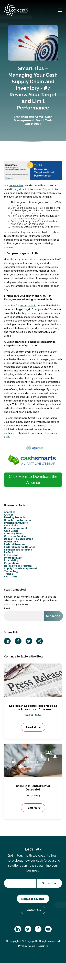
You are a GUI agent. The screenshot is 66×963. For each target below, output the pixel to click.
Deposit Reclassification (18, 539)
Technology (11, 571)
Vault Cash (44, 120)
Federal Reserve (14, 544)
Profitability (11, 560)
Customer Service (15, 536)
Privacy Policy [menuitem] (26, 946)
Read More (33, 727)
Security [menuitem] (43, 946)
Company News (13, 533)
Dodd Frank (11, 541)
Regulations (11, 563)
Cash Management (33, 118)
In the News (11, 555)
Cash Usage (11, 531)
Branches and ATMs (28, 117)
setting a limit (28, 305)
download (10, 425)
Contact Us (33, 910)
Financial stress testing (18, 549)
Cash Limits (11, 525)
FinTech (9, 552)
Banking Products (14, 517)
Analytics (9, 512)
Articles (8, 514)
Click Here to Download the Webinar (33, 479)
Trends (8, 574)
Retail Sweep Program (18, 565)
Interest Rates (12, 557)
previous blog (16, 185)
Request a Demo (33, 898)
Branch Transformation (18, 520)
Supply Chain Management (20, 568)
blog (6, 437)
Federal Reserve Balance (19, 547)
